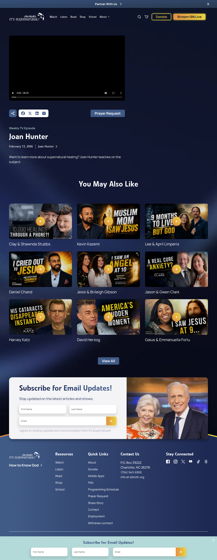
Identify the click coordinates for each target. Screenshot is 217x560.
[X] (30, 113)
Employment (96, 516)
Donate (161, 17)
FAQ (90, 482)
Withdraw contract (100, 523)
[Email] (44, 113)
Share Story (96, 503)
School (92, 17)
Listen (63, 17)
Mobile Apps (96, 476)
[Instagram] (175, 461)
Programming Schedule (103, 489)
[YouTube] (191, 461)
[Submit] (111, 421)
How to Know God (24, 465)
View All (108, 361)
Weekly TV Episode (22, 128)
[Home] (27, 16)
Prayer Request (108, 113)
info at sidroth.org (132, 477)
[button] (208, 4)
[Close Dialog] (213, 540)
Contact (93, 509)
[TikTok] (198, 461)
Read (74, 17)
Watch (53, 17)
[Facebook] (23, 113)
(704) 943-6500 (131, 472)
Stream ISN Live (189, 17)
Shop (83, 17)
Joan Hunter (46, 146)
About (103, 17)
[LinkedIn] (37, 113)
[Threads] (206, 461)
